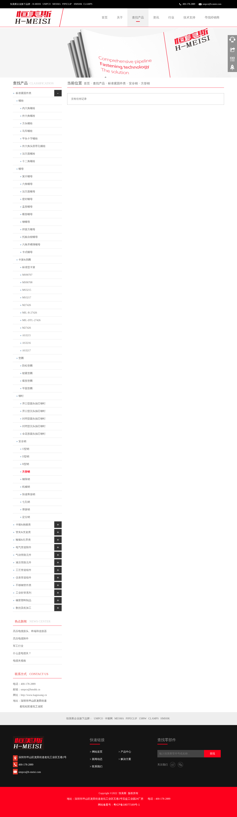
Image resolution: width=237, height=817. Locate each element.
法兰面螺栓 (28, 153)
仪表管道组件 (23, 577)
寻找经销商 (212, 17)
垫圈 (21, 358)
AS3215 (26, 335)
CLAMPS (153, 718)
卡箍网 (109, 718)
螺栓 (21, 100)
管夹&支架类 (23, 532)
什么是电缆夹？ (22, 653)
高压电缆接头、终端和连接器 (30, 631)
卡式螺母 (27, 252)
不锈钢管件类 (23, 585)
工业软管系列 (23, 592)
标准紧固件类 (117, 83)
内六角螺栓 (28, 108)
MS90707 (27, 274)
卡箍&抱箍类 (23, 524)
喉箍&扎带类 (23, 539)
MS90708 (27, 282)
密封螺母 (27, 199)
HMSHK (165, 718)
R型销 (25, 464)
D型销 (25, 456)
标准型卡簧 (28, 267)
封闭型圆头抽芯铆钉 (34, 418)
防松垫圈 (27, 365)
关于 (120, 17)
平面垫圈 (27, 388)
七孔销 (26, 502)
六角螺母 (27, 184)
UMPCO (98, 718)
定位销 (26, 517)
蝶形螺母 (27, 214)
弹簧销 (26, 509)
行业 (171, 17)
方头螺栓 (27, 123)
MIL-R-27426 (29, 312)
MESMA (119, 718)
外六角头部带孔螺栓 (34, 146)
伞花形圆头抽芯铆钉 (34, 433)
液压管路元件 (23, 562)
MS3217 (26, 297)
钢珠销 (26, 479)
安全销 (133, 83)
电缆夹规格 (19, 660)
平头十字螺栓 (30, 138)
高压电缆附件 (21, 638)
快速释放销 (28, 494)
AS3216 (26, 343)
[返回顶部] (232, 68)
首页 (105, 17)
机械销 (26, 486)
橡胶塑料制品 (23, 600)
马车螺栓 (27, 131)
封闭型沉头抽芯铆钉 (34, 426)
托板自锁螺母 (30, 237)
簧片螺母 (27, 176)
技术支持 (189, 17)
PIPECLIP (131, 718)
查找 (212, 753)
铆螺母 (26, 221)
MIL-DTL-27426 (31, 320)
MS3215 (26, 290)
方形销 (145, 83)
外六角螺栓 (28, 115)
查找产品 (138, 17)
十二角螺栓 (28, 161)
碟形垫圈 (27, 380)
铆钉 (21, 396)
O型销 (25, 449)
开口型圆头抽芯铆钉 (34, 403)
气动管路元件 (23, 555)
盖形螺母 (27, 206)
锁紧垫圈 (27, 373)
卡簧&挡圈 (25, 259)
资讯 (156, 17)
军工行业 (18, 646)
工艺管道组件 (23, 570)
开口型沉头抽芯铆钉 (34, 411)
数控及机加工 (23, 608)
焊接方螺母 (28, 229)
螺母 (21, 168)
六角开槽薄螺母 (31, 244)
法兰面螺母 (28, 191)
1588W (142, 718)
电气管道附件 (23, 547)
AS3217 (26, 350)
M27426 (26, 305)
